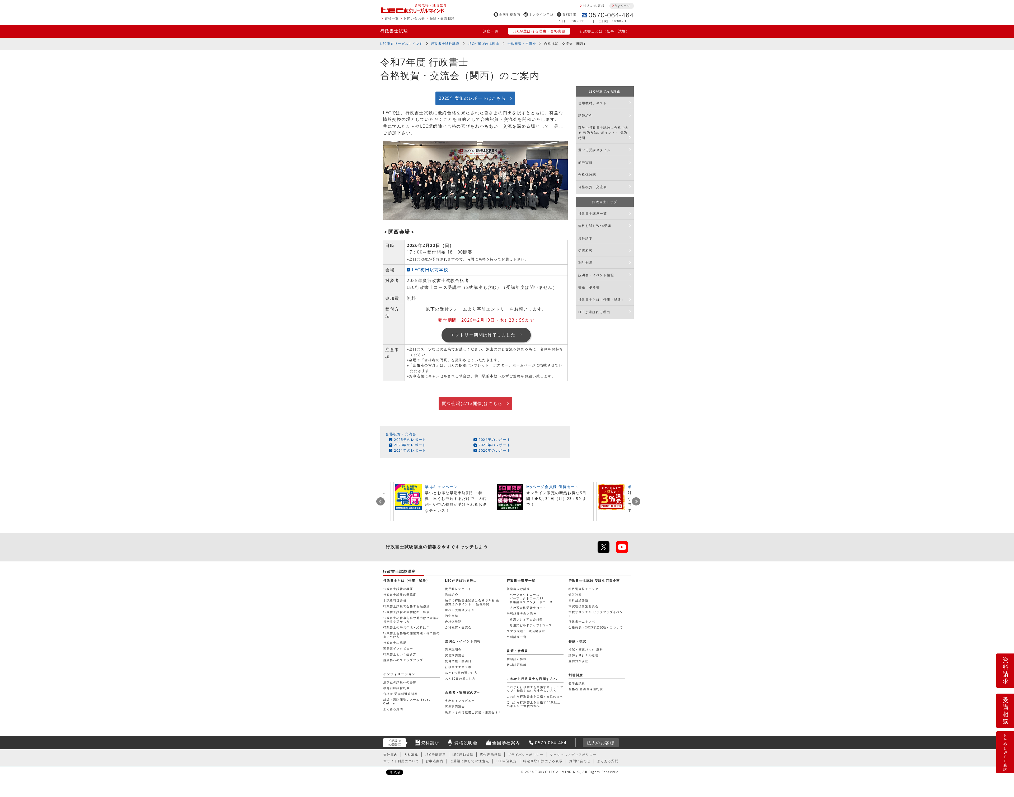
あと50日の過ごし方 (460, 678)
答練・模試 (577, 641)
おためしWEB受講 (1005, 752)
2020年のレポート (494, 450)
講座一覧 (491, 31)
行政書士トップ (604, 202)
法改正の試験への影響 (399, 682)
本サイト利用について (401, 761)
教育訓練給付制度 (396, 688)
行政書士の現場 (394, 643)
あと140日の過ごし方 (461, 673)
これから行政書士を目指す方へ (532, 678)
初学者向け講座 (518, 589)
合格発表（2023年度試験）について (596, 627)
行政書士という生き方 (399, 654)
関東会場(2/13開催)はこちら (472, 403)
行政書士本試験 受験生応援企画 (594, 580)
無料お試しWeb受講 (594, 225)
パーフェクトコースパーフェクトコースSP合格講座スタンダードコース (531, 598)
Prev (380, 501)
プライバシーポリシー (525, 755)
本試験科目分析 (394, 600)
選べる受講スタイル (594, 150)
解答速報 (575, 594)
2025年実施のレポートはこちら (472, 98)
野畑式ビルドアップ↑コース (531, 625)
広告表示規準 (490, 755)
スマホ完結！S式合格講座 (526, 631)
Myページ (623, 6)
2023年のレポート (410, 444)
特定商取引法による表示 (543, 761)
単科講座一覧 (517, 637)
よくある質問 (393, 709)
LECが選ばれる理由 (484, 44)
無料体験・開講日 (458, 661)
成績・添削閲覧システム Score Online (406, 701)
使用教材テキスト (592, 103)
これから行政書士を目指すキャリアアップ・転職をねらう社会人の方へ (535, 689)
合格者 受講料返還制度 (400, 694)
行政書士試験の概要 (398, 589)
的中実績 (585, 162)
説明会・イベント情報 (596, 275)
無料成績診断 (579, 600)
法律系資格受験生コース (528, 608)
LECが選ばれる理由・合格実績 (539, 31)
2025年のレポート (410, 439)
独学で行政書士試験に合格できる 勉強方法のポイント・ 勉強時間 (603, 132)
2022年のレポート (494, 444)
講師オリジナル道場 (583, 655)
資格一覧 (392, 18)
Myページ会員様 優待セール (552, 486)
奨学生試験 (577, 683)
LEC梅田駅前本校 (430, 270)
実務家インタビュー (398, 648)
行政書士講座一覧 (592, 213)
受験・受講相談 (442, 18)
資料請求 (569, 14)
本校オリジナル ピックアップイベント (596, 614)
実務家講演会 (455, 655)
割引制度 (585, 262)
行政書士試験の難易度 (399, 594)
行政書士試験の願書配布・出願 (406, 612)
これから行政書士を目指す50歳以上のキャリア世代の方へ (534, 704)
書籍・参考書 (589, 287)
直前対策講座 (579, 661)
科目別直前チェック (583, 589)
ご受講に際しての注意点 (470, 761)
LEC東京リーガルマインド (401, 44)
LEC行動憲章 (435, 755)
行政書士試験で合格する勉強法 (406, 606)
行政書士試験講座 (445, 44)
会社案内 (390, 755)
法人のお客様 (594, 6)
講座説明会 (453, 649)
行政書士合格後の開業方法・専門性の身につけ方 (411, 635)
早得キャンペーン (441, 486)
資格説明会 (465, 743)
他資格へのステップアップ (403, 660)
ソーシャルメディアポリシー (573, 755)
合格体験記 (587, 174)
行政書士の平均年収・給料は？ (406, 627)
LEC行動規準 (462, 755)
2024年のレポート (494, 439)
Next (636, 501)
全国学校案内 (509, 14)
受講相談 (585, 250)
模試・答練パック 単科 (586, 649)
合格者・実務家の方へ (463, 692)
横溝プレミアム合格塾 (526, 619)
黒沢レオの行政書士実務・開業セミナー (473, 714)
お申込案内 (435, 761)
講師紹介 (585, 115)
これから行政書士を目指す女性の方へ (535, 696)
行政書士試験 (394, 31)
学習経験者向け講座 (522, 613)
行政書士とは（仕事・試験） (605, 31)
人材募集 (411, 755)
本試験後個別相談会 (583, 606)
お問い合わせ (414, 18)
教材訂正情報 (517, 665)
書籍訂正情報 (517, 659)
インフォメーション (399, 674)
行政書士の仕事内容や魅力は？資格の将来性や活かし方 (411, 619)
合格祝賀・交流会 (522, 44)
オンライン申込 (541, 14)
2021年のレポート (410, 450)
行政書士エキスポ (582, 621)
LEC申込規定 (506, 761)
